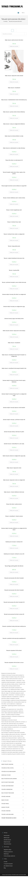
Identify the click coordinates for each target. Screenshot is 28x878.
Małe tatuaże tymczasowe (7, 793)
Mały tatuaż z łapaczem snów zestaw (14, 75)
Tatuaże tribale (5, 803)
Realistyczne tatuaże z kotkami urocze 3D (14, 554)
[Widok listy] (15, 30)
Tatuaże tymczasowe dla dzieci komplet (14, 578)
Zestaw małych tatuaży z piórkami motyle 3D (14, 419)
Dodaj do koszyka (14, 46)
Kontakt (5, 861)
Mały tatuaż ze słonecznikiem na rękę (14, 136)
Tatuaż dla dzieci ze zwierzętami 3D (14, 160)
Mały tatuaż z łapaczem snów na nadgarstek (14, 480)
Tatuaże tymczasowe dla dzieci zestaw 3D (14, 614)
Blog (5, 868)
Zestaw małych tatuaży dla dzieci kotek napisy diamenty (14, 381)
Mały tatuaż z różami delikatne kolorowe (14, 492)
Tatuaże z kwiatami (5, 810)
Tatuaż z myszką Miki (14, 270)
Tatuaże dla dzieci (7, 844)
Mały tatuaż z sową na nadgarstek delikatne (14, 124)
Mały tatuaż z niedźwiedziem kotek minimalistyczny (14, 99)
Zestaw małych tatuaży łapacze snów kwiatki (14, 407)
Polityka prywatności (8, 851)
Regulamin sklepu (7, 849)
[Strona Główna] (1, 21)
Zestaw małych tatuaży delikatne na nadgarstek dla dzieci (14, 529)
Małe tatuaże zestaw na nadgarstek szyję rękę (14, 455)
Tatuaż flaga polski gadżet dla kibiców (14, 566)
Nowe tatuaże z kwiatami (7, 764)
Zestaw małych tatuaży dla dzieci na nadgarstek (14, 294)
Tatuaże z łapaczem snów (7, 814)
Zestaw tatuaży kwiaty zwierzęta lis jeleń (14, 431)
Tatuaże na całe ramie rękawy (8, 771)
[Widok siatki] (12, 30)
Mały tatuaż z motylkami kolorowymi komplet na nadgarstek (14, 355)
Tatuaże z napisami (5, 796)
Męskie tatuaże (5, 800)
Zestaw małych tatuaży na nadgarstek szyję (14, 306)
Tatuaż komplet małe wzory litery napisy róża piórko (14, 172)
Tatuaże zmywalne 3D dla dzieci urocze (14, 662)
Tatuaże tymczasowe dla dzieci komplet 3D (14, 602)
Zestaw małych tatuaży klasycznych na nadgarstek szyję (14, 394)
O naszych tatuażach (8, 863)
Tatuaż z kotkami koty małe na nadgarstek (14, 234)
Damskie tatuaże (5, 807)
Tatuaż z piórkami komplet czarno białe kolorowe (14, 282)
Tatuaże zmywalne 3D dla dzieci (14, 650)
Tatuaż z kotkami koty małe (14, 222)
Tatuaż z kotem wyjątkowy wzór (14, 210)
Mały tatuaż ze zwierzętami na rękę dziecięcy (14, 148)
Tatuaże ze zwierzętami (6, 789)
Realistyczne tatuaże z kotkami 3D (14, 541)
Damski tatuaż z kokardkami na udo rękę (14, 443)
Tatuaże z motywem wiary (7, 785)
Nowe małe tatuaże (6, 775)
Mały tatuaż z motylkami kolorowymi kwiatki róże (14, 368)
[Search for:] (26, 12)
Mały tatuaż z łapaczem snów (14, 468)
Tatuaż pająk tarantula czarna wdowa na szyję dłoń (14, 185)
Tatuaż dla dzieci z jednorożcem (14, 504)
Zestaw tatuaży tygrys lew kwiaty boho (14, 318)
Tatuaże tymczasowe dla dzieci (15, 21)
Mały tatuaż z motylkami (14, 87)
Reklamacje (6, 853)
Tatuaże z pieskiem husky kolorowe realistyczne (14, 626)
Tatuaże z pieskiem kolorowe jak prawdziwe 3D (14, 638)
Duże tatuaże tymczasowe (7, 782)
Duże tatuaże (6, 835)
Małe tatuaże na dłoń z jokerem (9, 778)
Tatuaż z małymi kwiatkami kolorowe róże (14, 258)
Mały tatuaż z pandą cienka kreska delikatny (14, 112)
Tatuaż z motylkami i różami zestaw (14, 516)
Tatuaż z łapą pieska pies (14, 246)
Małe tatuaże (6, 837)
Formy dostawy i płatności (9, 856)
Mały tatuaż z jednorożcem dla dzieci (14, 40)
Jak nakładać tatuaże (8, 865)
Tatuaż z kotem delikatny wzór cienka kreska (14, 197)
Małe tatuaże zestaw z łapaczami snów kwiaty (14, 330)
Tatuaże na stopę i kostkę (7, 768)
